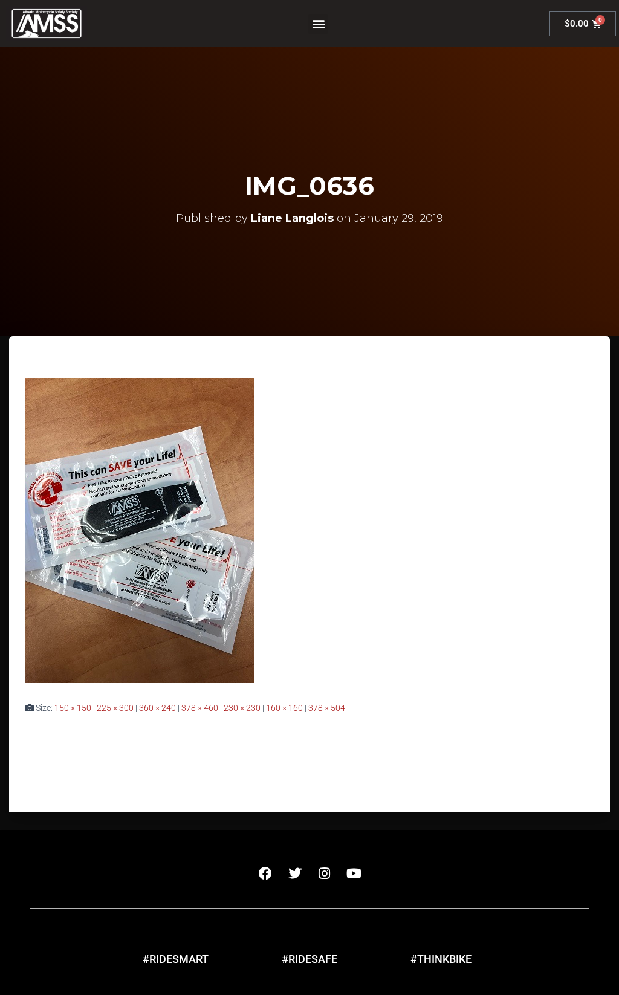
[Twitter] (295, 873)
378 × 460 (199, 708)
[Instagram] (324, 873)
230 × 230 (242, 708)
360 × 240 (157, 708)
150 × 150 (72, 708)
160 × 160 (284, 708)
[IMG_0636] (139, 530)
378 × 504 (326, 708)
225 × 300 (115, 708)
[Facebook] (265, 873)
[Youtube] (354, 873)
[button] (318, 24)
